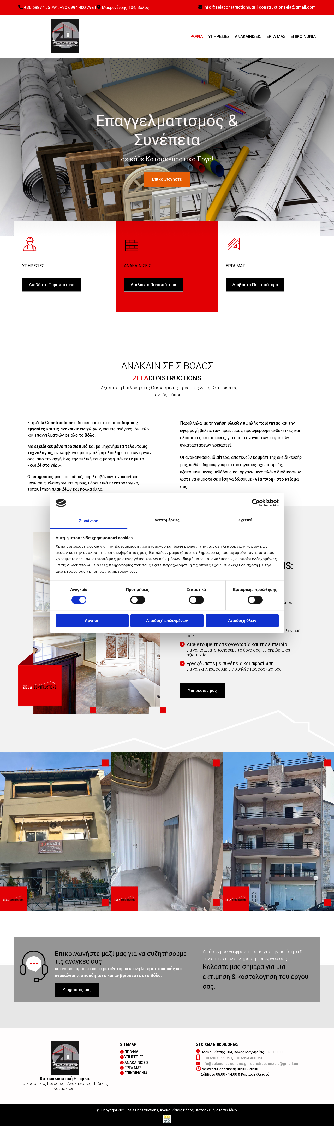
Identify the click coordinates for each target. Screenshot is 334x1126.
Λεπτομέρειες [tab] (167, 520)
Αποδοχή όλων (242, 620)
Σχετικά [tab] (245, 520)
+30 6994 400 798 (77, 7)
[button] (167, 179)
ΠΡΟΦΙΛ (195, 36)
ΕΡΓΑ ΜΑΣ (275, 36)
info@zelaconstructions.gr (229, 7)
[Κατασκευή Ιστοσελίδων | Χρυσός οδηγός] (167, 1119)
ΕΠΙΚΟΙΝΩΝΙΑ (303, 36)
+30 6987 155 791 (41, 7)
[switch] (137, 600)
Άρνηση (92, 620)
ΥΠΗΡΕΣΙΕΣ (219, 36)
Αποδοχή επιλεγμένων (167, 620)
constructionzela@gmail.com (287, 7)
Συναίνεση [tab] (88, 521)
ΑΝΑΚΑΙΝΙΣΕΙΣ (248, 36)
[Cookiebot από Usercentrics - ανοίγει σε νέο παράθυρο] (256, 503)
